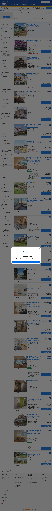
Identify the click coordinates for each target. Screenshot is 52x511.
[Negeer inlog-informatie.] (39, 249)
